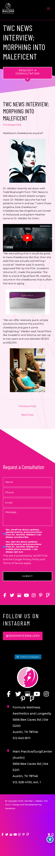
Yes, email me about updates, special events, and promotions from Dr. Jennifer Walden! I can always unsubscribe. (24, 533)
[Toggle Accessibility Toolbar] (50, 839)
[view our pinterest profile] (40, 595)
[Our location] (52, 834)
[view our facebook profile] (4, 595)
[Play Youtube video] (27, 238)
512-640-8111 (22, 738)
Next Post (28, 414)
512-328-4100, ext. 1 (27, 782)
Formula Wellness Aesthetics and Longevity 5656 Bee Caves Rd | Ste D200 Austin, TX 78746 (32, 720)
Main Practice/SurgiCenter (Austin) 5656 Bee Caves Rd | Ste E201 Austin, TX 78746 (32, 764)
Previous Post (27, 406)
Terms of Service (13, 563)
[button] (23, 636)
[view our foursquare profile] (48, 595)
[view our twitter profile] (12, 595)
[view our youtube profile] (26, 595)
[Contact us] (49, 834)
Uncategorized (12, 124)
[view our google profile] (19, 595)
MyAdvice (10, 808)
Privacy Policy (31, 559)
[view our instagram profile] (33, 595)
